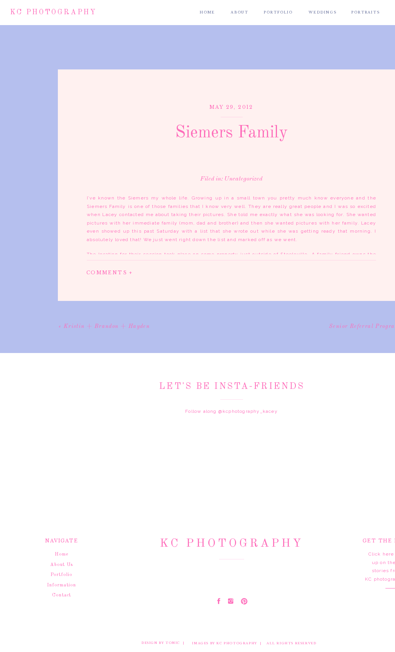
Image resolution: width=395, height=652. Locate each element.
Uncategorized (243, 179)
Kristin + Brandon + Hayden (107, 326)
